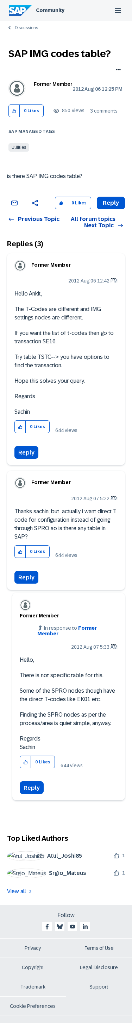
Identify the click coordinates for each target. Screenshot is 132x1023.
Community (50, 10)
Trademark (32, 987)
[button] (14, 111)
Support (98, 987)
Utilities (19, 147)
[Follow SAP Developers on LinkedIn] (85, 926)
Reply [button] (111, 203)
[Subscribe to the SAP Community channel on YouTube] (72, 926)
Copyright (33, 967)
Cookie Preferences (33, 1006)
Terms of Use (99, 948)
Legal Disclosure (99, 967)
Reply (26, 453)
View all (16, 891)
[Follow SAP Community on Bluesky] (60, 926)
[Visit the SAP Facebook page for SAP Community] (47, 926)
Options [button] (117, 70)
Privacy (33, 948)
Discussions (26, 27)
